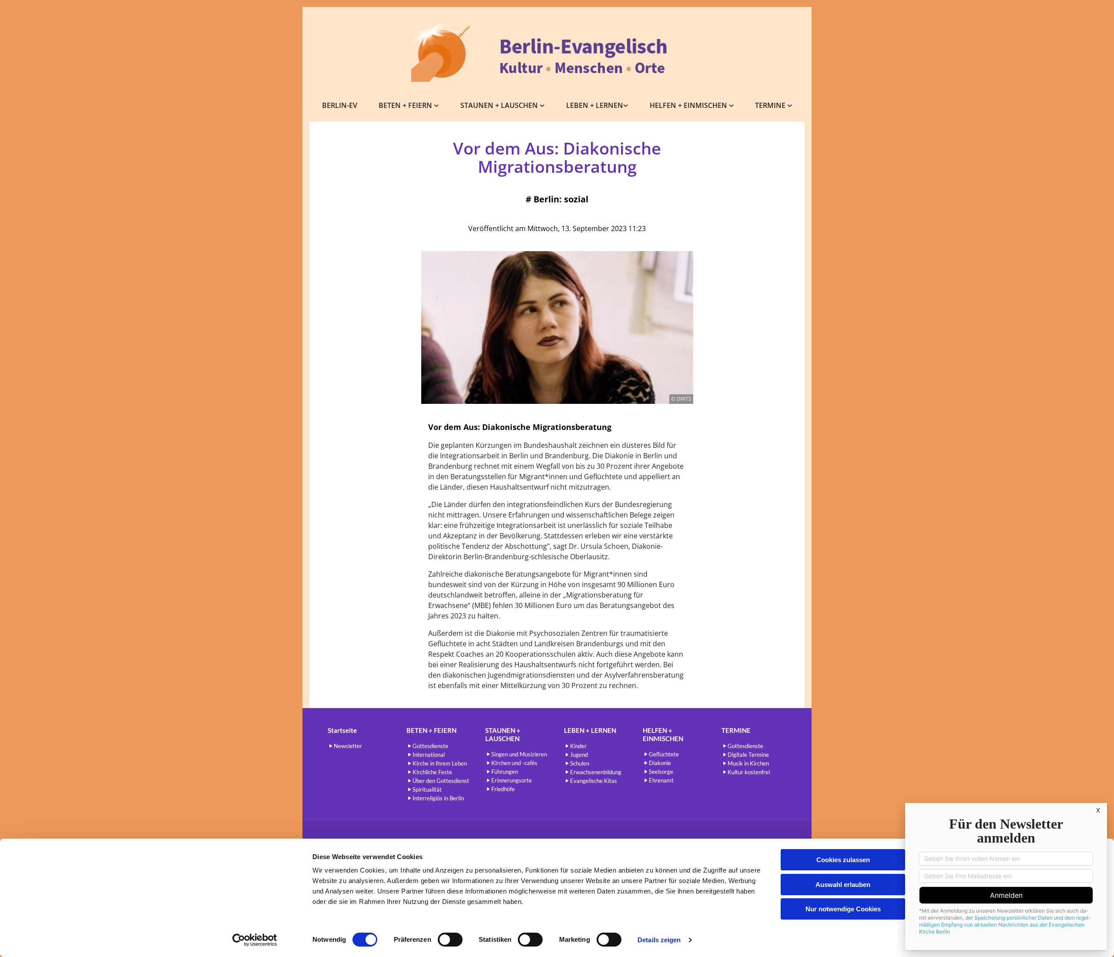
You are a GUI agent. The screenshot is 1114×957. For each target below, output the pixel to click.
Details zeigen (659, 940)
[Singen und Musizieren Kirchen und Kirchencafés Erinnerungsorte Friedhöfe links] (542, 105)
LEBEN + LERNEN (594, 105)
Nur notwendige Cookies (843, 909)
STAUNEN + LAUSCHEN (500, 105)
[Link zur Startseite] (557, 50)
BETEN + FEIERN (406, 105)
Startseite (342, 730)
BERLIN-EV (339, 105)
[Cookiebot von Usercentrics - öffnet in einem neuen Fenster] (255, 940)
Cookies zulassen (843, 859)
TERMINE (771, 105)
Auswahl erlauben (842, 884)
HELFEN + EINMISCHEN (689, 105)
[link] (409, 105)
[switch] (450, 940)
